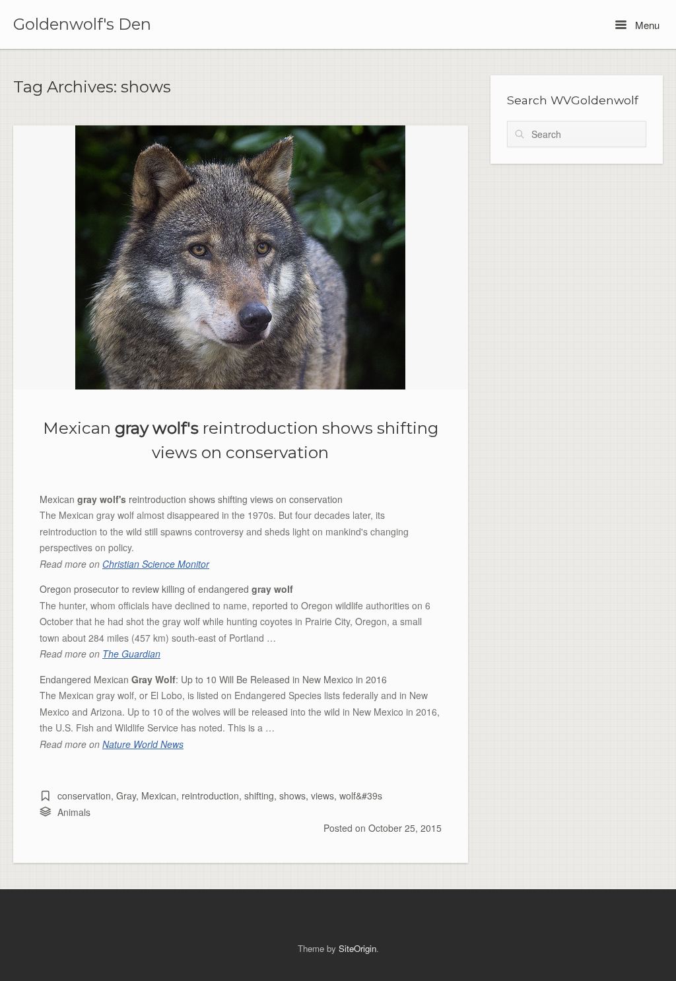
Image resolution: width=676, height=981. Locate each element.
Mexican (158, 795)
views (322, 795)
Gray (126, 795)
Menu (645, 25)
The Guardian (131, 653)
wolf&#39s (360, 795)
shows (292, 795)
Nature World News (143, 744)
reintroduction (210, 795)
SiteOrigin (357, 948)
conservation (84, 795)
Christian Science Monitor (155, 563)
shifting (259, 795)
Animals (73, 812)
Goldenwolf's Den (82, 24)
